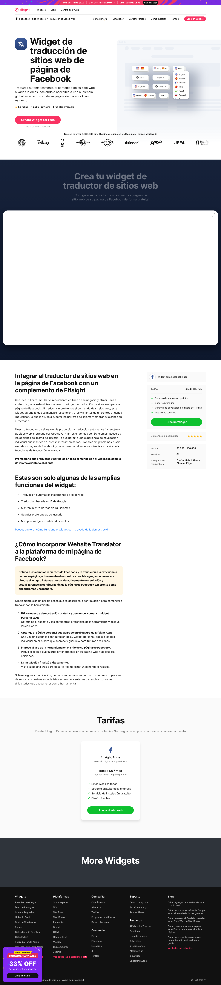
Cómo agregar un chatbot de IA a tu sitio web (186, 904)
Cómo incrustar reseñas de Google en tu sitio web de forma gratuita (187, 912)
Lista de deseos (138, 936)
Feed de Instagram (25, 907)
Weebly (57, 942)
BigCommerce (61, 946)
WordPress (59, 917)
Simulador (118, 18)
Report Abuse (137, 912)
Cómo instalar (158, 18)
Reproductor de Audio (27, 942)
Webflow (58, 912)
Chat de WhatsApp (25, 922)
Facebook (96, 941)
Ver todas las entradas (180, 948)
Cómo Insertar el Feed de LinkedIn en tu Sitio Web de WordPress (186, 920)
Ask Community (138, 907)
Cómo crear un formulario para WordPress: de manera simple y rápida (185, 929)
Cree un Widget (195, 18)
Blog (53, 9)
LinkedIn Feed (22, 917)
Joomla (57, 951)
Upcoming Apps (138, 960)
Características (137, 18)
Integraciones (137, 946)
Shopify (57, 927)
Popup (18, 927)
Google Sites (60, 937)
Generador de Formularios (29, 946)
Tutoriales (135, 941)
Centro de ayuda (70, 9)
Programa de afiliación (103, 917)
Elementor (58, 922)
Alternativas (136, 950)
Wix (55, 907)
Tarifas (175, 18)
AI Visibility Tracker (140, 926)
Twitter (95, 955)
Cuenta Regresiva (25, 912)
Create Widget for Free (38, 120)
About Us (96, 907)
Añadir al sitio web (111, 810)
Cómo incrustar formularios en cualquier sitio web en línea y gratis (184, 940)
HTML (56, 932)
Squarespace (60, 902)
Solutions (135, 931)
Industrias (135, 955)
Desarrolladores (100, 922)
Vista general (100, 18)
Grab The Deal (22, 975)
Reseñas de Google (25, 902)
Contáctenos (98, 902)
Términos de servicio (49, 980)
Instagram (96, 946)
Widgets (41, 9)
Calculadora (21, 937)
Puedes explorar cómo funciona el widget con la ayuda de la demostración (62, 529)
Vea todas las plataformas (69, 956)
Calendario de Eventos (27, 932)
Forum (94, 936)
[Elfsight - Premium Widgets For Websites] (22, 9)
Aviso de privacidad (73, 980)
